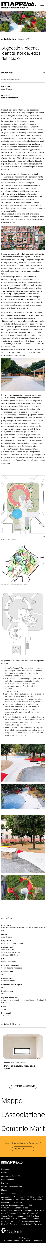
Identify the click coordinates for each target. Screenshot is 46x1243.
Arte (39, 1197)
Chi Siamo (5, 1172)
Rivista (4, 1224)
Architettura (18, 1197)
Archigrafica (5, 1197)
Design (28, 1210)
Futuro (34, 1213)
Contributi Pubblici (8, 1193)
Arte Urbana (37, 1200)
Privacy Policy (8, 1240)
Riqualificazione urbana (31, 1221)
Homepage (5, 1169)
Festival (13, 1213)
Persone (36, 1219)
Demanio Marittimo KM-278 (11, 1186)
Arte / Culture (6, 1200)
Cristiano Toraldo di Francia (11, 1210)
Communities (6, 1208)
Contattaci (19, 1149)
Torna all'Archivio (25, 1086)
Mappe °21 (7, 72)
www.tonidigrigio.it (36, 1240)
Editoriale (38, 1210)
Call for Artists (18, 1202)
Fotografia (24, 1213)
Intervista (5, 1219)
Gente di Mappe (7, 1179)
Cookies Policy (19, 1240)
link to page (18, 4)
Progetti (4, 1221)
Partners (4, 1183)
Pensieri (25, 1219)
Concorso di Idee (21, 1208)
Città (30, 1205)
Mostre (16, 1219)
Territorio (13, 1224)
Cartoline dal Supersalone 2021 (13, 1205)
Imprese (20, 1216)
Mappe (4, 1190)
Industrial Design (33, 1216)
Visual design (26, 1224)
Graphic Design (7, 1216)
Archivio (31, 1197)
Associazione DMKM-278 (10, 1176)
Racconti (14, 1221)
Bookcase (5, 1202)
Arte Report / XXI (22, 1200)
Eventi (3, 1213)
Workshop (38, 1224)
